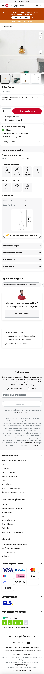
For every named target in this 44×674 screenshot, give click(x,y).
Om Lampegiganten (13, 499)
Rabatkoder (7, 528)
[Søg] (37, 5)
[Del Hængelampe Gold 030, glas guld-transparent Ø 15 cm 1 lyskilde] (40, 37)
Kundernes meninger (14, 611)
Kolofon (5, 556)
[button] (5, 79)
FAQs (4, 464)
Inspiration (6, 532)
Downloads (8, 266)
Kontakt (5, 468)
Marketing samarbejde (12, 508)
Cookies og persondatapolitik (15, 544)
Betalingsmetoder (10, 476)
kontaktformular (29, 443)
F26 (21, 17)
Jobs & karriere (8, 520)
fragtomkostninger (21, 665)
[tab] (22, 474)
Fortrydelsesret (9, 552)
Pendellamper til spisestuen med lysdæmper (21, 285)
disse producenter (23, 412)
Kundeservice (10, 455)
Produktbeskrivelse (12, 252)
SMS (3, 516)
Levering (5, 480)
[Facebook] (15, 642)
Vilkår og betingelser (11, 548)
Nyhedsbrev (7, 512)
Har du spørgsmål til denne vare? (24, 235)
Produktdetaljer (11, 245)
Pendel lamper (10, 26)
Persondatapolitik (11, 647)
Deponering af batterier (33, 651)
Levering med (10, 596)
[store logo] (16, 5)
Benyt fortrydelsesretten (14, 460)
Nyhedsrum (18, 532)
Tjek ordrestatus (9, 472)
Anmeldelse (9, 259)
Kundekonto (7, 484)
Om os (5, 504)
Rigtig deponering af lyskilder (23, 654)
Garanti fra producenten (13, 492)
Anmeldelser (7, 524)
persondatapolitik (32, 445)
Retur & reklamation (11, 488)
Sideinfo (6, 539)
